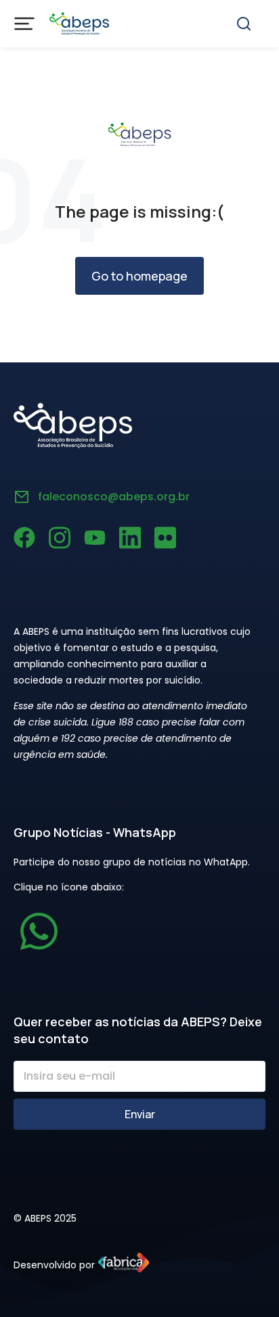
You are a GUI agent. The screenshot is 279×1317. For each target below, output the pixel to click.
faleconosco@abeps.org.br (114, 496)
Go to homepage (139, 276)
